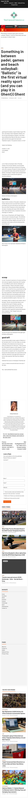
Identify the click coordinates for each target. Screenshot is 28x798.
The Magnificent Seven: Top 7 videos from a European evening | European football (20, 445)
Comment (5, 460)
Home (3, 594)
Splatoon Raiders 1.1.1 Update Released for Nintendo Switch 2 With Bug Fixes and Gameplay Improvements (14, 790)
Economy (4, 599)
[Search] (26, 30)
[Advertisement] (14, 116)
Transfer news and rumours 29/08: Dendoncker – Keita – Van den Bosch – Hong (12, 579)
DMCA (15, 3)
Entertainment (5, 606)
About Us (6, 3)
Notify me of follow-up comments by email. (14, 495)
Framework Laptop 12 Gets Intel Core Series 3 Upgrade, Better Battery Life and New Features (13, 737)
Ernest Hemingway (12, 532)
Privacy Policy (14, 4)
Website (5, 487)
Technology (4, 603)
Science (4, 601)
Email (5, 483)
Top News (4, 596)
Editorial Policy (21, 3)
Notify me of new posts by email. (12, 498)
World (3, 597)
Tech (3, 733)
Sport (3, 526)
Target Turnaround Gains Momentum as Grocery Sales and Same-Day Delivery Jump (13, 764)
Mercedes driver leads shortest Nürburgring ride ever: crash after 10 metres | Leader (7, 445)
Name (5, 478)
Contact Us (11, 3)
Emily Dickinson (5, 98)
